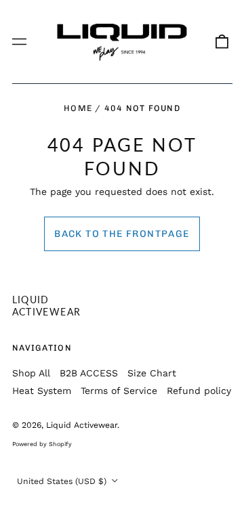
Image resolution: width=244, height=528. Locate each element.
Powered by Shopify (42, 444)
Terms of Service (119, 390)
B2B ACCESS (89, 373)
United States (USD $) (63, 481)
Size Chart (151, 373)
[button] (221, 42)
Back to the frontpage (121, 234)
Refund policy (199, 390)
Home (78, 108)
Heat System (41, 390)
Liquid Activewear (46, 305)
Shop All (31, 373)
